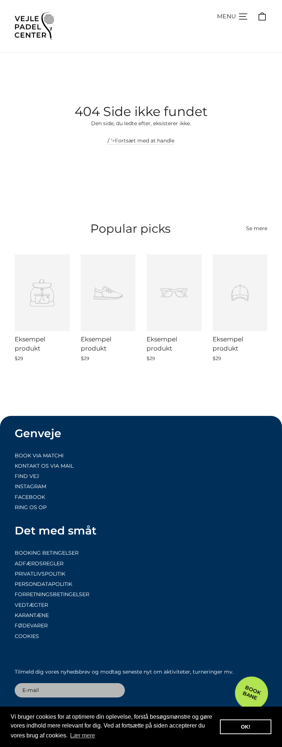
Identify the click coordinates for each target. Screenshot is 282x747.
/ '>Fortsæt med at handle (141, 140)
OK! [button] (245, 727)
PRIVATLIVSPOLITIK (40, 573)
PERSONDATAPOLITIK (43, 584)
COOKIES (27, 636)
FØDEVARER (31, 625)
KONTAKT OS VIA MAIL (44, 466)
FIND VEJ (27, 476)
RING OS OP (31, 507)
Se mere (256, 228)
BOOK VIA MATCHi (39, 455)
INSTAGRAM (30, 486)
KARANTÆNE (32, 615)
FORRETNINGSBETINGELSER (52, 594)
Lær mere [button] (82, 735)
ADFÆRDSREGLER (39, 563)
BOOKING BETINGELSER (47, 553)
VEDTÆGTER (31, 605)
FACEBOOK (30, 497)
